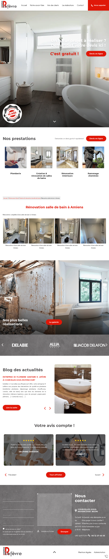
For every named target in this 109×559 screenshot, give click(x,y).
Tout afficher (55, 475)
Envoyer (64, 532)
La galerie (54, 322)
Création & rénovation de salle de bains (29, 198)
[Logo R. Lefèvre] (9, 5)
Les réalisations (68, 5)
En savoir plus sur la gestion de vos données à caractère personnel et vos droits (18, 532)
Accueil (24, 5)
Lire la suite (11, 408)
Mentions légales (84, 552)
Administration (99, 552)
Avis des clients (53, 5)
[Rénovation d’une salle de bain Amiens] (15, 231)
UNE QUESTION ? (90, 535)
